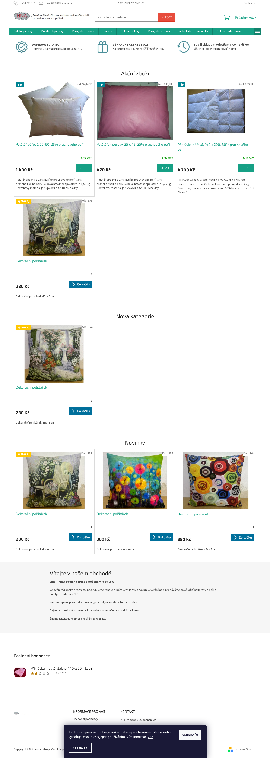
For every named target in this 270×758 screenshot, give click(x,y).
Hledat (167, 17)
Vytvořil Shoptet (246, 749)
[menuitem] (23, 31)
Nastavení (80, 747)
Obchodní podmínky (131, 3)
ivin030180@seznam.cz (141, 720)
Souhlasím (190, 735)
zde (150, 737)
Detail (84, 168)
